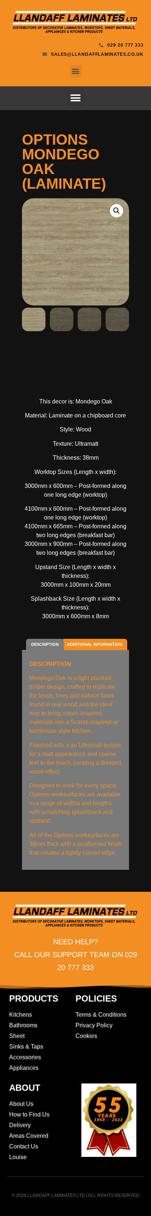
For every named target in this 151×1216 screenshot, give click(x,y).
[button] (76, 71)
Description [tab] (45, 644)
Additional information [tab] (94, 644)
